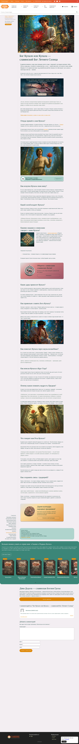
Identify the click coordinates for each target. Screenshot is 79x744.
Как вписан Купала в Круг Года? (11, 532)
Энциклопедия (4, 1)
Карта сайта (54, 739)
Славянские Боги (8, 24)
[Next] (76, 569)
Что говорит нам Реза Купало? (11, 537)
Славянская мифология (9, 17)
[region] (39, 569)
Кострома (46, 129)
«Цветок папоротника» (52, 233)
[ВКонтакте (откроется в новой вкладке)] (54, 1)
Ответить (71, 615)
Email (21, 644)
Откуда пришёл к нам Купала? (11, 517)
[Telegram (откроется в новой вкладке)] (60, 1)
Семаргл (61, 124)
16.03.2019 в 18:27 (23, 616)
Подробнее (66, 739)
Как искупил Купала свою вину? (11, 518)
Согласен (64, 741)
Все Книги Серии (6, 554)
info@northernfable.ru (47, 1)
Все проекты (28, 1)
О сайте (53, 737)
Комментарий (23, 626)
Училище (17, 1)
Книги (22, 1)
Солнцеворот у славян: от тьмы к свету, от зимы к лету (35, 115)
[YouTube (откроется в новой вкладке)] (57, 1)
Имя (21, 641)
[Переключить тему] (77, 1)
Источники (54, 736)
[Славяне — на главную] (5, 7)
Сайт (21, 647)
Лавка (12, 1)
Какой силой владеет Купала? (11, 520)
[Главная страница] (17, 737)
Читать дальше (47, 599)
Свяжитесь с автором (25, 537)
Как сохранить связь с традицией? (10, 538)
